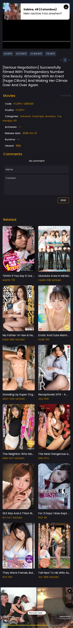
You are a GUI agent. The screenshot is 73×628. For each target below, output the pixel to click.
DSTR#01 (21, 53)
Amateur (50, 116)
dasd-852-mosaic (14, 339)
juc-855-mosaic (48, 577)
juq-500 (43, 398)
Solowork (25, 116)
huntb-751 (9, 280)
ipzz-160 (7, 577)
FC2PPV (20, 110)
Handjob (7, 120)
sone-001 (43, 339)
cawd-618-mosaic (49, 280)
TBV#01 (50, 53)
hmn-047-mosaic (13, 458)
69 (15, 120)
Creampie (38, 116)
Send (63, 200)
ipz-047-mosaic (13, 517)
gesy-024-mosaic (14, 398)
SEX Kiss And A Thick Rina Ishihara (25, 513)
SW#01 (8, 53)
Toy (59, 116)
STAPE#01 (36, 53)
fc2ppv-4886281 (23, 103)
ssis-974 (43, 458)
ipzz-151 (42, 517)
